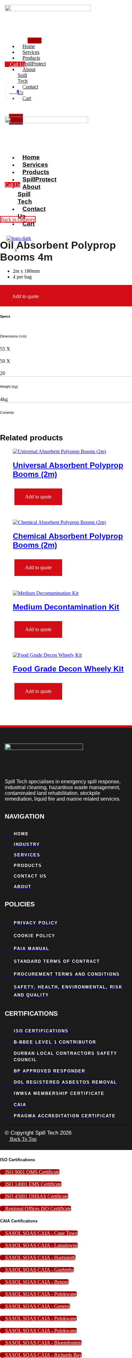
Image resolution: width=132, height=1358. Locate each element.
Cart (26, 98)
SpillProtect (39, 179)
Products (35, 172)
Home (31, 157)
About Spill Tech (26, 75)
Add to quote (25, 296)
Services (35, 164)
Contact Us (28, 89)
